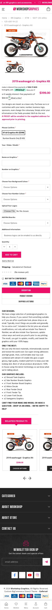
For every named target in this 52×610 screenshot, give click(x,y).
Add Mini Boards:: (8, 217)
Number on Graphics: (11, 169)
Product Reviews (26, 296)
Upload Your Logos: (9, 205)
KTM (27, 17)
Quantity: (5, 241)
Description (26, 290)
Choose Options (20, 468)
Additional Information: (11, 229)
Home (4, 17)
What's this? (16, 97)
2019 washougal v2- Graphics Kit (18, 25)
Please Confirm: (9, 127)
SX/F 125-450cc (40, 17)
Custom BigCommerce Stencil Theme (20, 591)
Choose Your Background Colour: (15, 181)
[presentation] (25, 478)
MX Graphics (16, 17)
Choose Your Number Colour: (14, 193)
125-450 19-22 (11, 21)
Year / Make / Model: (11, 145)
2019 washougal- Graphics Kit (19, 457)
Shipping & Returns (26, 301)
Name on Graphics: (10, 157)
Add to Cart (11, 254)
